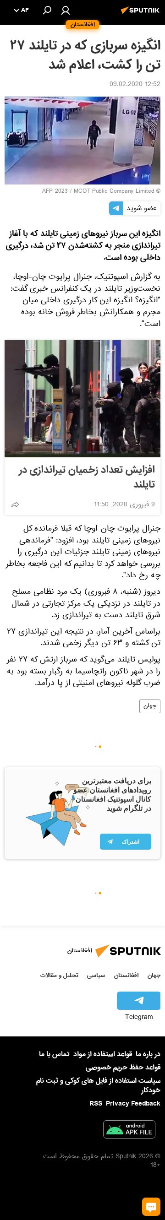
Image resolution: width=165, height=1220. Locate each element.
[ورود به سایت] (65, 10)
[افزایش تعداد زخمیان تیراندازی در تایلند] (82, 398)
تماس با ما (54, 1054)
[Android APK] (129, 1131)
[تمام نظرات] (151, 1207)
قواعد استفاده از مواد (102, 1054)
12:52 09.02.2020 (135, 85)
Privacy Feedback (133, 1104)
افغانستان (126, 975)
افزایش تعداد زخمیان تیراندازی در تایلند (87, 477)
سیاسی (96, 975)
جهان (149, 706)
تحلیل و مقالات (59, 975)
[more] (15, 504)
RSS (95, 1103)
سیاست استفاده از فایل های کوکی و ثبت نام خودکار (98, 1085)
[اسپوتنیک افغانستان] (142, 15)
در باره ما (148, 1054)
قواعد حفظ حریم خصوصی (123, 1067)
